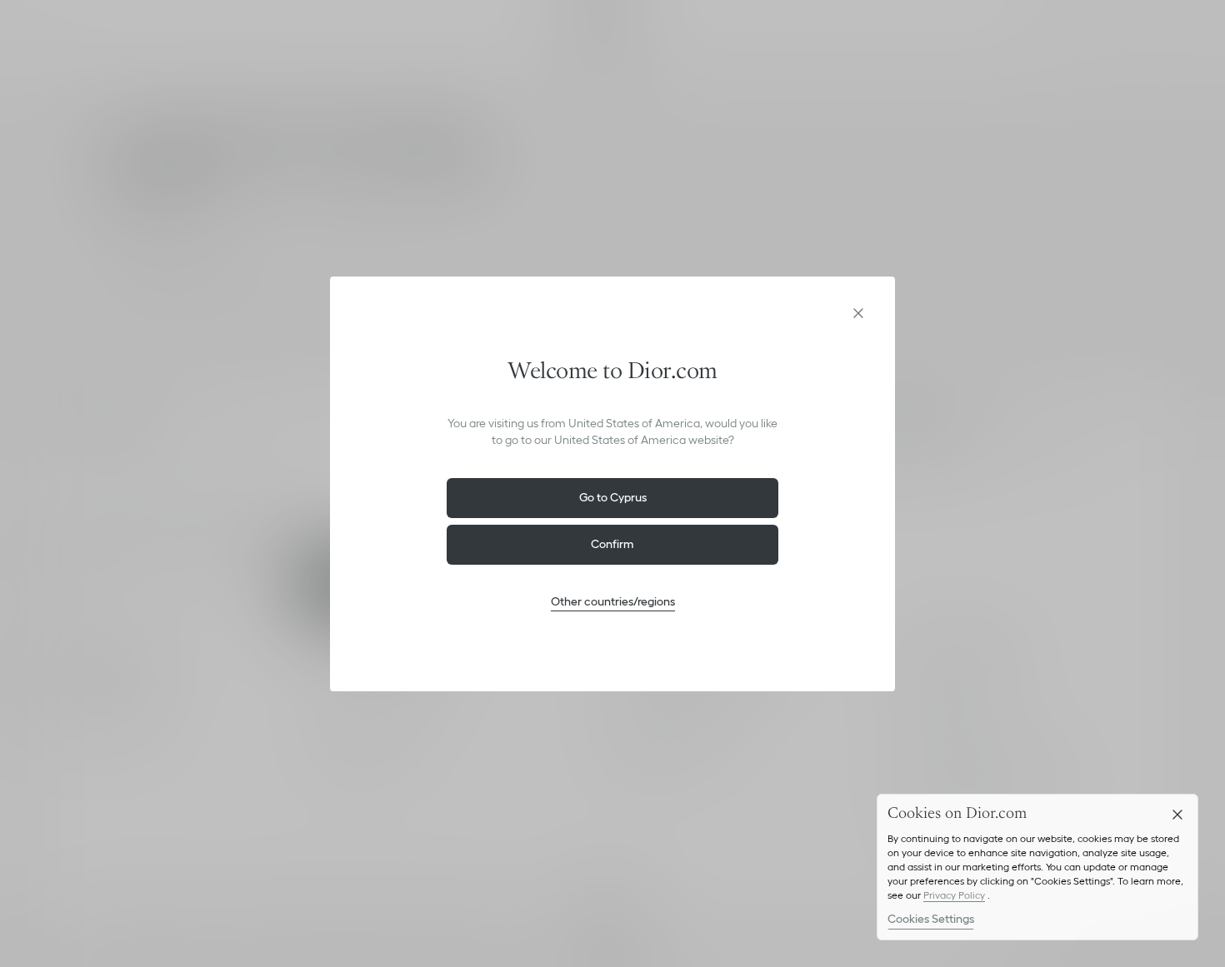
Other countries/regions (613, 601)
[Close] (1178, 815)
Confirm (612, 544)
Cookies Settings (931, 918)
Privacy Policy (954, 895)
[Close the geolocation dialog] (858, 313)
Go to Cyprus (613, 497)
